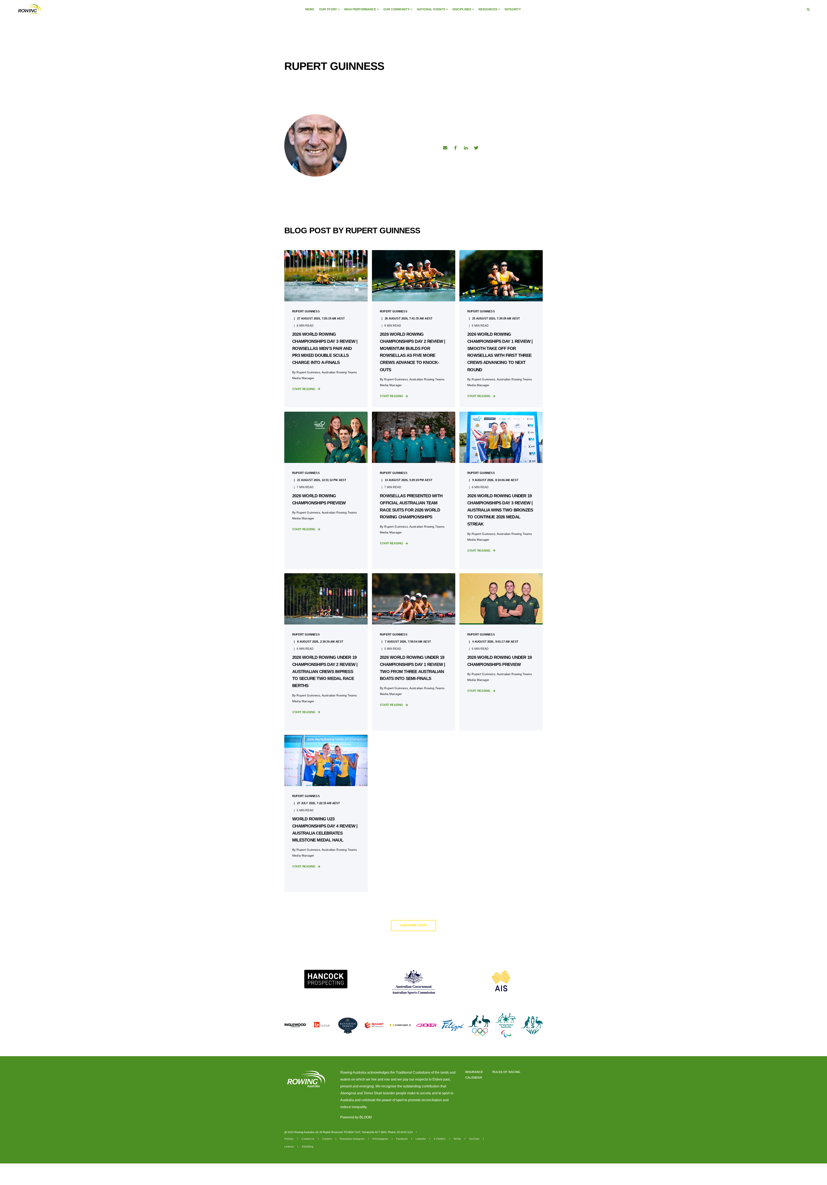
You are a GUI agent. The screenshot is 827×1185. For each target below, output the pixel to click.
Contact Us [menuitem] (308, 1139)
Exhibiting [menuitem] (307, 1146)
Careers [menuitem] (327, 1139)
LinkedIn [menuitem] (421, 1139)
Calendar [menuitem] (473, 1077)
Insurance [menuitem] (474, 1071)
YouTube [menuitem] (474, 1139)
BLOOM (365, 1117)
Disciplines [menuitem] (461, 9)
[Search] (808, 9)
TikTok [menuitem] (457, 1139)
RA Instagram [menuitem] (380, 1139)
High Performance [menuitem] (360, 9)
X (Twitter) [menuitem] (439, 1139)
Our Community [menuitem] (396, 9)
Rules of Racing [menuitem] (506, 1071)
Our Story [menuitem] (328, 9)
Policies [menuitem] (289, 1139)
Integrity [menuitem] (513, 9)
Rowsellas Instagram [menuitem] (352, 1139)
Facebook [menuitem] (402, 1139)
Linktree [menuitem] (289, 1146)
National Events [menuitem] (431, 9)
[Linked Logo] (325, 979)
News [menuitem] (309, 9)
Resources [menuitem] (488, 9)
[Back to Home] (29, 9)
